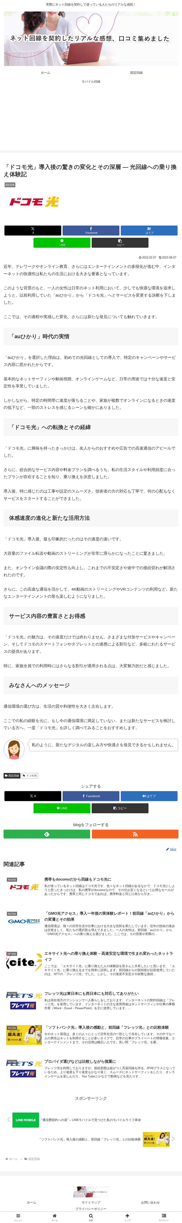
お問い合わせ (150, 1202)
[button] (120, 243)
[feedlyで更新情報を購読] (47, 834)
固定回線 (13, 775)
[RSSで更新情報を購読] (135, 834)
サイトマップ (91, 1202)
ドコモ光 (31, 775)
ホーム (31, 1202)
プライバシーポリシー (91, 1209)
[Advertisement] (91, 119)
